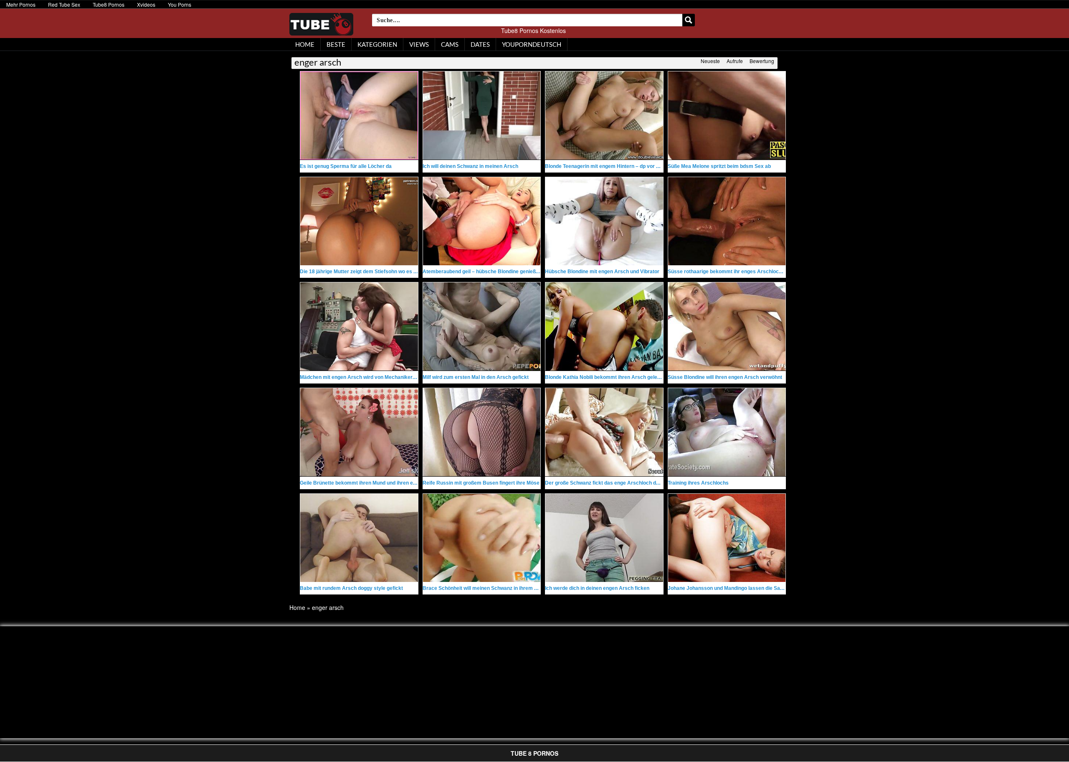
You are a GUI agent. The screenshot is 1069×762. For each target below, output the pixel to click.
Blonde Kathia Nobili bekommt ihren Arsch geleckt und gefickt (618, 377)
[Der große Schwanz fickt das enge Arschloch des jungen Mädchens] (604, 432)
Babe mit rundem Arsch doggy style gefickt (351, 588)
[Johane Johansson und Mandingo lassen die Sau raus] (727, 537)
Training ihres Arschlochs (698, 483)
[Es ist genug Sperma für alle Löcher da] (359, 115)
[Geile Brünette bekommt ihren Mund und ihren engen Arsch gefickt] (359, 432)
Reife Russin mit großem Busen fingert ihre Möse (481, 483)
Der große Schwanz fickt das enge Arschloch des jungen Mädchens (625, 483)
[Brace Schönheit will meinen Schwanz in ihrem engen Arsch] (482, 537)
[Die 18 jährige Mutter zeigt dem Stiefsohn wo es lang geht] (359, 221)
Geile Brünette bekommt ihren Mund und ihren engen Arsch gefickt (379, 483)
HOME (304, 44)
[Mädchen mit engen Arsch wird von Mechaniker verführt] (359, 326)
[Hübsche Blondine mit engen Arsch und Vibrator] (604, 221)
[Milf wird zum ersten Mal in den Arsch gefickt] (482, 326)
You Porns (179, 4)
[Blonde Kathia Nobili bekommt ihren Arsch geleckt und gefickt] (604, 326)
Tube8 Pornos (108, 4)
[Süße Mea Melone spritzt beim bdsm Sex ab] (727, 115)
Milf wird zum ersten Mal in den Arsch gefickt (476, 377)
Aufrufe (735, 60)
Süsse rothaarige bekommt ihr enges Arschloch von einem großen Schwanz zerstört (768, 271)
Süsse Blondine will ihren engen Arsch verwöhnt (725, 377)
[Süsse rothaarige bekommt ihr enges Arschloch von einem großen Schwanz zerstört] (727, 221)
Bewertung (762, 60)
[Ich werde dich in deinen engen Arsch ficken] (604, 537)
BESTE (336, 44)
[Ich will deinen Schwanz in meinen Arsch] (482, 115)
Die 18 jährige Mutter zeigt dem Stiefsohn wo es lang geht (367, 271)
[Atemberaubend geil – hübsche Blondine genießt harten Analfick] (482, 221)
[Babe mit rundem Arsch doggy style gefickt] (359, 537)
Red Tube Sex (64, 4)
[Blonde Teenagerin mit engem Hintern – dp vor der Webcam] (604, 115)
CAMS (450, 44)
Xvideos (146, 4)
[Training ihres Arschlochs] (727, 432)
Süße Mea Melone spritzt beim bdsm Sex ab (719, 166)
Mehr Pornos (20, 4)
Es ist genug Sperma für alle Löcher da (346, 166)
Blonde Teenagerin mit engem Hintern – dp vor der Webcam (615, 166)
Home (297, 607)
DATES (480, 44)
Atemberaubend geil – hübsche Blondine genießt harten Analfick (499, 271)
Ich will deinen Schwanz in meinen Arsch (470, 166)
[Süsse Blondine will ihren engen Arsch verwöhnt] (727, 326)
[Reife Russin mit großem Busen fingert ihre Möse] (482, 432)
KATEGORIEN (377, 44)
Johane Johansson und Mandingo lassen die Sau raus (731, 588)
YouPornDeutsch (531, 44)
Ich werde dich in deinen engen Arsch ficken (597, 588)
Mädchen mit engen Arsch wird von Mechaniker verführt (366, 377)
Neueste (710, 60)
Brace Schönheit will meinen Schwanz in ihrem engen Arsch (494, 588)
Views (419, 44)
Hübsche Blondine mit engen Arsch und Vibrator (602, 271)
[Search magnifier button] (688, 20)
